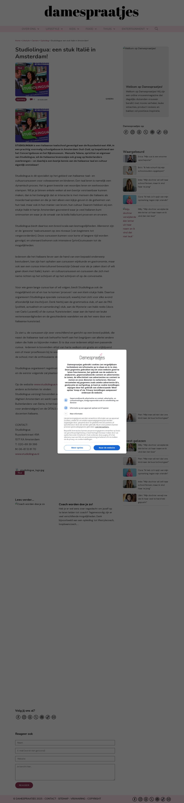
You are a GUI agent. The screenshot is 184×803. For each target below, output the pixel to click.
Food (89, 29)
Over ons (29, 29)
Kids (72, 29)
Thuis (107, 29)
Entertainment (133, 29)
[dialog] (92, 402)
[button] (92, 414)
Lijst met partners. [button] (102, 427)
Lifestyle (52, 29)
